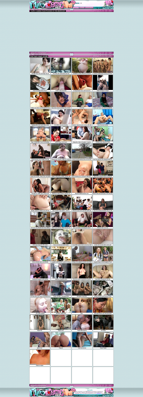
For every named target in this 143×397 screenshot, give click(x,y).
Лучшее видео (89, 7)
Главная (82, 7)
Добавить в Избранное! (38, 53)
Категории (75, 7)
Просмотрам (103, 56)
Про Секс (77, 3)
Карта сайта (90, 389)
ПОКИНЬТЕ (98, 393)
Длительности (109, 56)
